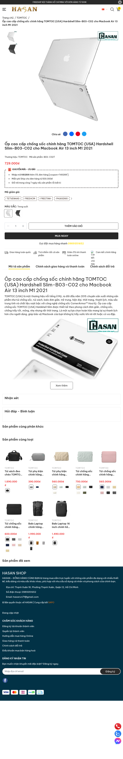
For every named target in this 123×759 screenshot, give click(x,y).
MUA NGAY (61, 235)
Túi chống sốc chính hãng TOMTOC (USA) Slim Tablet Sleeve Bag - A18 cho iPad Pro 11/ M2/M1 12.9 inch (108, 473)
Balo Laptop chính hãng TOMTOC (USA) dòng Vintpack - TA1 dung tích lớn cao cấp (37, 525)
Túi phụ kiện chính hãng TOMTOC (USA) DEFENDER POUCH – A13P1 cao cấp (37, 473)
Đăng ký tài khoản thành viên (18, 626)
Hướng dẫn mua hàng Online (17, 636)
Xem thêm (62, 385)
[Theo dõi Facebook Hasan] (5, 680)
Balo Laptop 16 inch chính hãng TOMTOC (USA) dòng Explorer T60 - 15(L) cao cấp (61, 525)
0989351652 (76, 243)
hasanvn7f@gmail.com (26, 596)
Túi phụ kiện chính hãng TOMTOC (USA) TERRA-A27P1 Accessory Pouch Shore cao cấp (61, 473)
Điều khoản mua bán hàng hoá (18, 650)
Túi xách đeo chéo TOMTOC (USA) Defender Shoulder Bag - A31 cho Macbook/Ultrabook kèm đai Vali (14, 473)
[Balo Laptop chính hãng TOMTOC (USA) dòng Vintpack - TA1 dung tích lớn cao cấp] (38, 508)
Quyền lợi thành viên (13, 631)
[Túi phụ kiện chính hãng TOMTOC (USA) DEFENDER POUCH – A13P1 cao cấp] (38, 456)
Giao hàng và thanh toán (16, 640)
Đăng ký (110, 671)
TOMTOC (23, 157)
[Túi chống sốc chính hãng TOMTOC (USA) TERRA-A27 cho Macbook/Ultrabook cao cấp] (85, 456)
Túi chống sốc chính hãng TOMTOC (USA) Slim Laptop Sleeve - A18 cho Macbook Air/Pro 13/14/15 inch (14, 525)
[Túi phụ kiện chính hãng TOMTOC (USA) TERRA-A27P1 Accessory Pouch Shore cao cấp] (61, 456)
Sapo (51, 602)
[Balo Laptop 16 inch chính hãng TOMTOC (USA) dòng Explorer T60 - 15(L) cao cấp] (61, 508)
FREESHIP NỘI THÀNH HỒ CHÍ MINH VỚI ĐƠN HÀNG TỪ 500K (60, 2)
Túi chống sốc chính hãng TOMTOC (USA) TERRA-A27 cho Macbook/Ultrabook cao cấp (85, 473)
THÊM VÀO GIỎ (73, 226)
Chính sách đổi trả (12, 645)
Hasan (28, 602)
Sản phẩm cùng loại (17, 439)
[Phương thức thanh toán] (23, 692)
